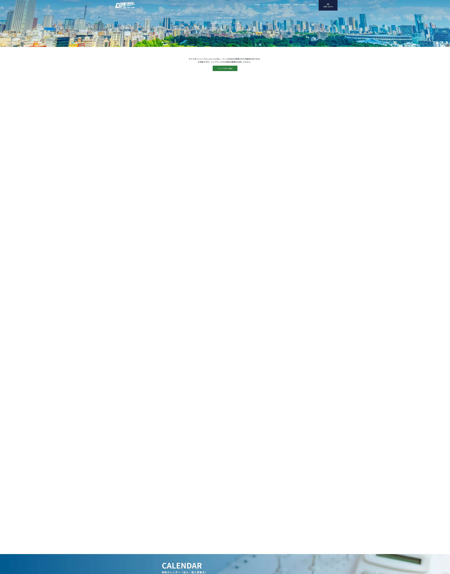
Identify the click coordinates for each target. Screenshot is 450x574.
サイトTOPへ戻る (225, 68)
